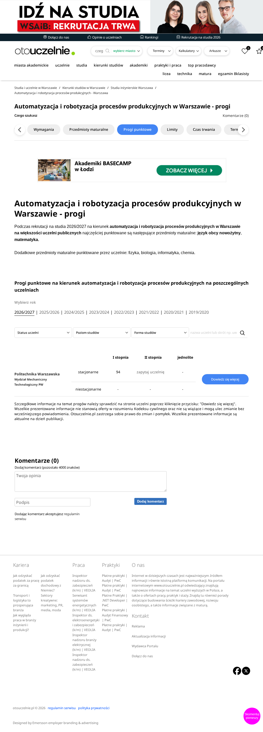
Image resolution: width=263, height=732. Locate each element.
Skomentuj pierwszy (252, 716)
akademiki (139, 65)
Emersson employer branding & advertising (65, 723)
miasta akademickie (31, 65)
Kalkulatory (187, 51)
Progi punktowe (138, 129)
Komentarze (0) (236, 115)
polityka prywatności (93, 708)
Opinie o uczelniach (106, 37)
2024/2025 (74, 312)
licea (167, 73)
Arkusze (215, 51)
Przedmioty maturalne (88, 129)
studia (81, 65)
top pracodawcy (202, 65)
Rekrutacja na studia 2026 (200, 37)
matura (205, 73)
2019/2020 (199, 312)
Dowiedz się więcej (225, 379)
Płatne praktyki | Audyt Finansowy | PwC (115, 615)
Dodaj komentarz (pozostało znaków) (47, 467)
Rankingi (151, 37)
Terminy (158, 51)
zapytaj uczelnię (150, 371)
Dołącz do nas (58, 37)
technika (184, 73)
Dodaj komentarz (150, 501)
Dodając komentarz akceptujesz (47, 516)
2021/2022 (149, 312)
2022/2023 (124, 312)
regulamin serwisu (62, 708)
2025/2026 (49, 312)
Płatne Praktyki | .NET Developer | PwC (115, 600)
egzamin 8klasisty (233, 73)
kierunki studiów (108, 65)
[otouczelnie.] (45, 51)
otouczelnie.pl (23, 708)
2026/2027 (24, 312)
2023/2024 (99, 312)
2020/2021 (174, 312)
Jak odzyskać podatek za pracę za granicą (26, 580)
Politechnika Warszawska (37, 379)
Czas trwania (204, 129)
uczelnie (62, 65)
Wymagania (44, 129)
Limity (172, 129)
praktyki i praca (167, 65)
